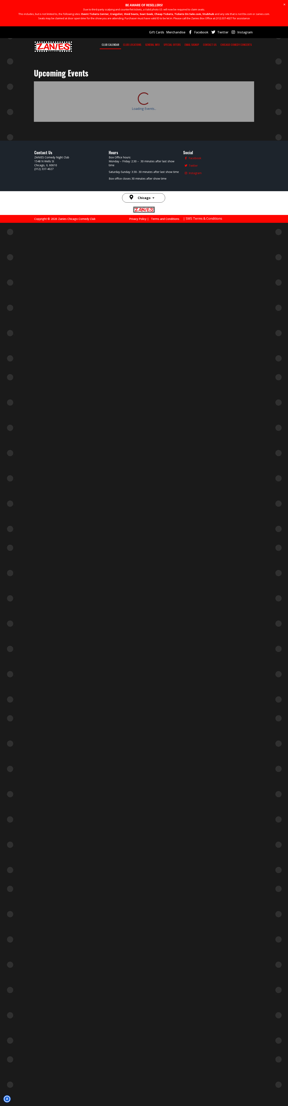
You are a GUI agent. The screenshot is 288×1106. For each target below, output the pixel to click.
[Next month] (53, 90)
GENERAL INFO (152, 44)
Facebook (201, 32)
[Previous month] (39, 90)
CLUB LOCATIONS (132, 44)
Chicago (144, 605)
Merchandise (175, 32)
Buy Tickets (206, 396)
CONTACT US (209, 44)
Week (232, 90)
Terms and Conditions (165, 626)
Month (246, 90)
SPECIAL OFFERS (172, 44)
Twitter (222, 32)
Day (220, 90)
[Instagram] (233, 32)
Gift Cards (156, 32)
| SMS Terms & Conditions (202, 625)
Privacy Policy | (140, 626)
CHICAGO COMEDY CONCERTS (236, 44)
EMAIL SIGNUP (192, 44)
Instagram (245, 32)
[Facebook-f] (190, 32)
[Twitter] (213, 32)
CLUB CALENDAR (110, 44)
